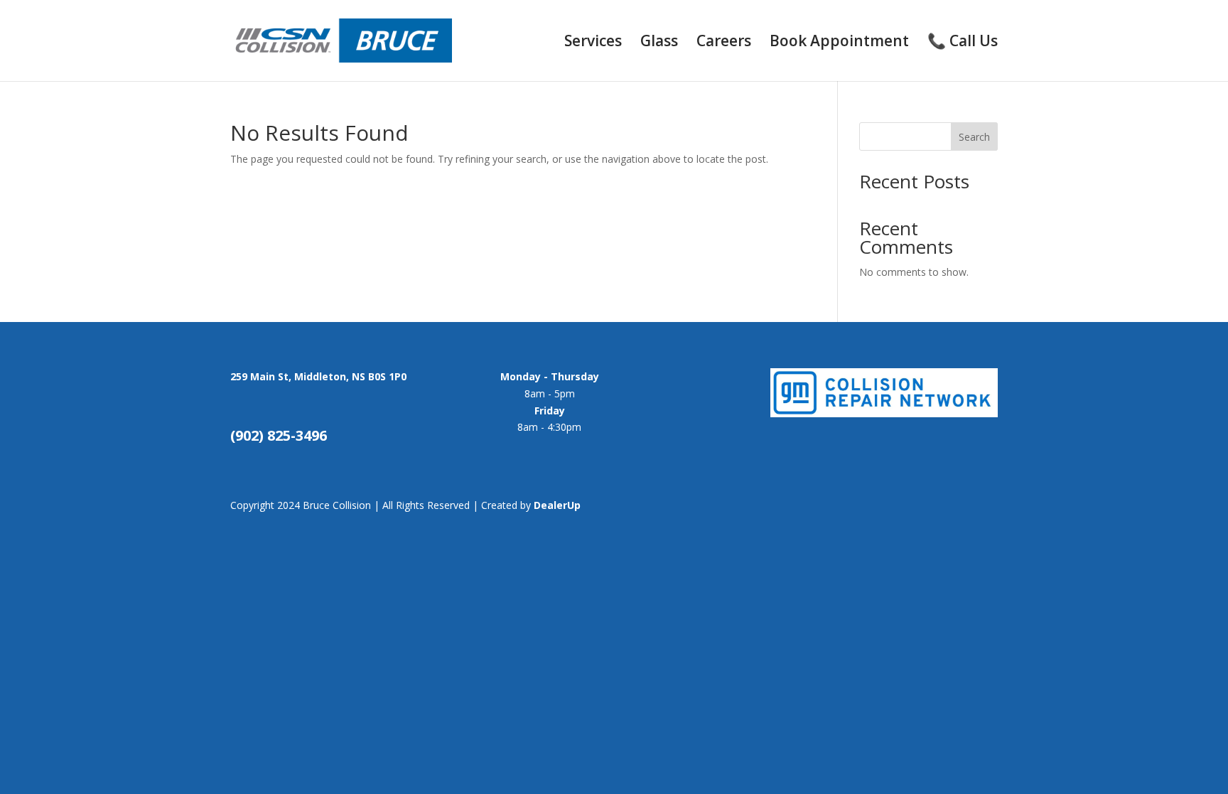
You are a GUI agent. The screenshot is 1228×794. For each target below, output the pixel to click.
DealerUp (557, 505)
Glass (659, 43)
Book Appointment (839, 43)
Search (974, 137)
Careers (723, 43)
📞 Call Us (962, 43)
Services (593, 43)
